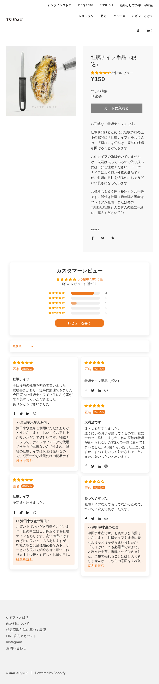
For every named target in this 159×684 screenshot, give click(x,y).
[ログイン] (138, 30)
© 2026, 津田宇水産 (17, 673)
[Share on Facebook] (92, 238)
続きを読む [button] (24, 460)
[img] (23, 363)
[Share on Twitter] (102, 238)
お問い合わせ (16, 648)
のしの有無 (99, 91)
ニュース (119, 16)
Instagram (14, 642)
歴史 (103, 16)
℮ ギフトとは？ (142, 16)
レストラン (86, 16)
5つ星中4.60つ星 (90, 279)
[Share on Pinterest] (113, 238)
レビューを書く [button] (79, 323)
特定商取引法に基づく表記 (26, 630)
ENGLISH (106, 5)
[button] (101, 73)
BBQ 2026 (85, 5)
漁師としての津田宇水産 (136, 5)
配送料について (17, 623)
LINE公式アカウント (21, 636)
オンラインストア (59, 5)
